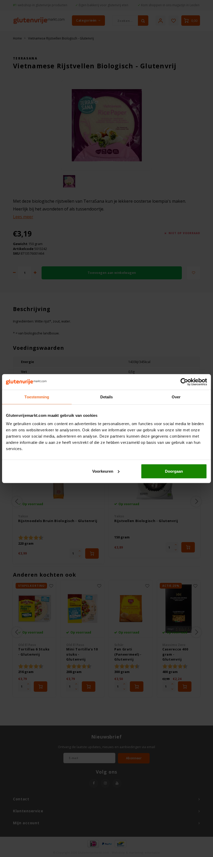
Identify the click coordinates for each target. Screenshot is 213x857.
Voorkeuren (102, 471)
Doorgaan (174, 471)
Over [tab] (176, 397)
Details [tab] (106, 397)
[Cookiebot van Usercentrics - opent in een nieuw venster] (184, 382)
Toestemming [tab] (36, 397)
